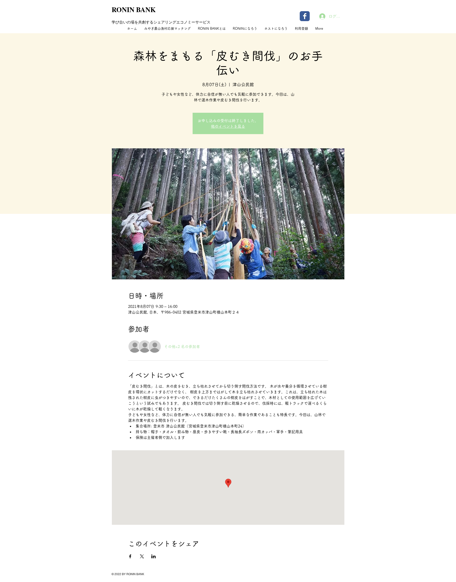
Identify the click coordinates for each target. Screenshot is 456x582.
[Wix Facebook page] (305, 16)
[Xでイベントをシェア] (142, 556)
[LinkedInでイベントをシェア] (153, 556)
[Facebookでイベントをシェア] (130, 556)
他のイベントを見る (228, 126)
